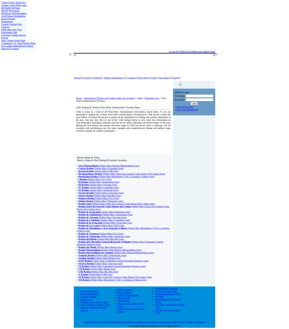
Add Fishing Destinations (13, 16)
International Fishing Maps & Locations (17, 47)
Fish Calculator (9, 33)
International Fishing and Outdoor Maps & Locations (109, 98)
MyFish (96, 78)
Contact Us (200, 322)
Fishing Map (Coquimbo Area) (101, 168)
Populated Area (152, 98)
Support (189, 322)
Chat (153, 78)
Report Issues (115, 322)
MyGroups (14, 10)
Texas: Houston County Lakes (95, 304)
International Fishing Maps (167, 294)
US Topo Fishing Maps (166, 291)
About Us (102, 322)
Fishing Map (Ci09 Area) (98, 171)
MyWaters (6, 13)
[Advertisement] (123, 87)
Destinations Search (90, 294)
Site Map (159, 296)
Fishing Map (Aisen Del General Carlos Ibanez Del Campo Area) (121, 174)
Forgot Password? (184, 107)
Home (77, 78)
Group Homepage (89, 291)
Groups (86, 78)
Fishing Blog (123, 300)
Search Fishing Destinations (8, 20)
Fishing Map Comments (166, 288)
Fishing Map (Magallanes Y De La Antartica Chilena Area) (116, 176)
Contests (131, 78)
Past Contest (86, 299)
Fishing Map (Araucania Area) (98, 190)
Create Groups (8, 2)
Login (175, 78)
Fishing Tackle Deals (135, 51)
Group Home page (18, 5)
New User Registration (187, 109)
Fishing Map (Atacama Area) (97, 184)
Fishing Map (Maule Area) (100, 247)
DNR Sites (6, 29)
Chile (139, 98)
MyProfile (6, 8)
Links (94, 322)
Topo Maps (163, 78)
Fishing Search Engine (128, 295)
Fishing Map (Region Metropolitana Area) (108, 165)
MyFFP (4, 10)
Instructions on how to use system (161, 322)
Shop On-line (123, 298)
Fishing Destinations (113, 78)
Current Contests (9, 24)
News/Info (143, 78)
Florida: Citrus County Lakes (94, 302)
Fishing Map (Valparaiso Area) (100, 201)
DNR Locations (125, 290)
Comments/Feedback (134, 322)
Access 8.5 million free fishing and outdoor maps (192, 51)
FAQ (181, 322)
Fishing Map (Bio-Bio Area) (99, 195)
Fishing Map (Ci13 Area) (95, 179)
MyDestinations (19, 13)
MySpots (15, 8)
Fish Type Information (11, 31)
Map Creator (7, 40)
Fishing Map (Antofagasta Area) (98, 182)
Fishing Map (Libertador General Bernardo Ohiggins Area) (113, 261)
